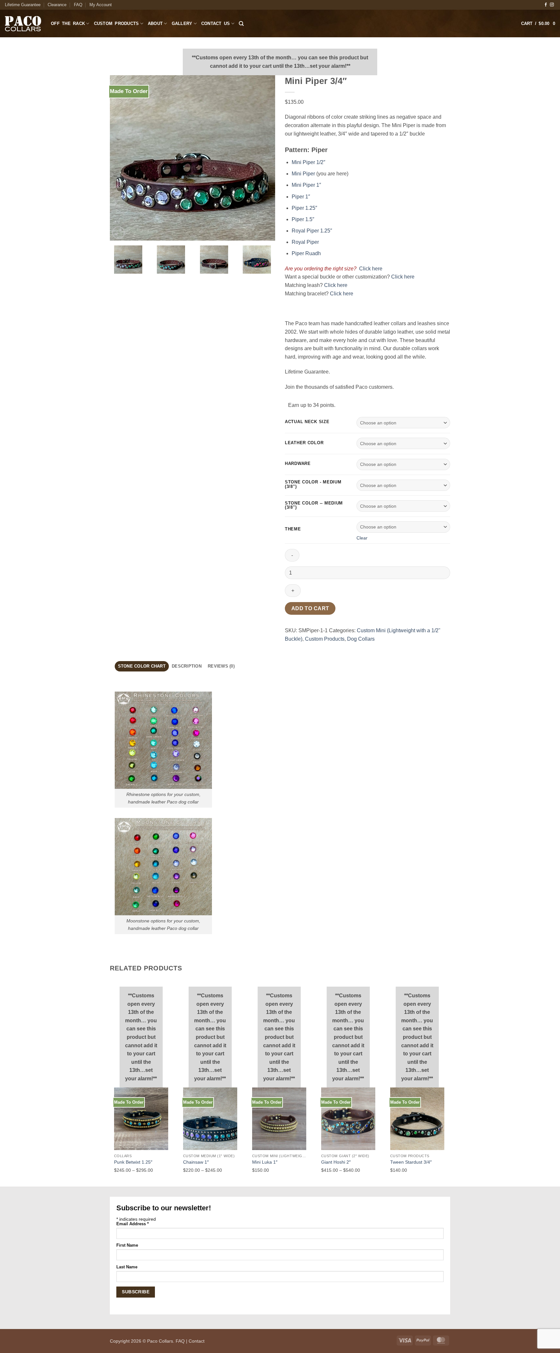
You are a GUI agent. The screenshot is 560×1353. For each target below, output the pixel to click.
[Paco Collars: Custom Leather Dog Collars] (23, 23)
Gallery (182, 23)
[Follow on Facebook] (546, 5)
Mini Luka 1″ (264, 1162)
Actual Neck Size (307, 422)
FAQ (78, 4)
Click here (369, 268)
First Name (127, 1245)
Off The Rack (68, 23)
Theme (293, 529)
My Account (100, 4)
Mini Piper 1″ (306, 185)
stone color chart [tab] (142, 666)
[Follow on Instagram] (552, 5)
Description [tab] (187, 666)
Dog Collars (361, 639)
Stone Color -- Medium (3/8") (314, 505)
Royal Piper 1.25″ (312, 230)
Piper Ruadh (306, 253)
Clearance (57, 4)
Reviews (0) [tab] (221, 666)
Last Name (126, 1267)
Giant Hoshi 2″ (336, 1162)
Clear (362, 537)
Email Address (132, 1224)
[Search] (241, 24)
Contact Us (215, 23)
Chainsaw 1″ (196, 1162)
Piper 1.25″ (304, 208)
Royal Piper (305, 242)
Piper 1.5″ (303, 219)
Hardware (298, 463)
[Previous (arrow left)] (11, 676)
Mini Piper (303, 173)
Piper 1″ (301, 196)
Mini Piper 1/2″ (308, 162)
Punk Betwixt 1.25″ (133, 1162)
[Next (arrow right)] (548, 676)
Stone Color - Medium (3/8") (313, 484)
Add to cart (310, 608)
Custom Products (116, 23)
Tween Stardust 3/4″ (411, 1162)
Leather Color (304, 443)
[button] (538, 24)
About (155, 23)
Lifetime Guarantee (23, 4)
